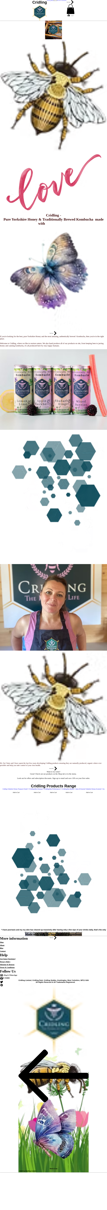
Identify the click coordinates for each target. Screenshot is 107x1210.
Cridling (39, 2)
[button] (55, 0)
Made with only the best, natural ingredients (53, 934)
